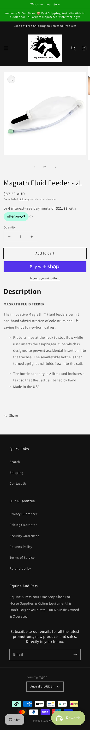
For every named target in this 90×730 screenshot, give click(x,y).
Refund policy (20, 568)
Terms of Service (22, 557)
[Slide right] (55, 166)
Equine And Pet (49, 720)
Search (15, 462)
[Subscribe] (75, 654)
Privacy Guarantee (24, 514)
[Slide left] (34, 166)
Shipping (24, 199)
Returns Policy (21, 546)
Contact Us (18, 483)
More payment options (45, 278)
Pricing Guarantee (23, 525)
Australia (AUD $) (42, 686)
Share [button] (13, 415)
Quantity (10, 227)
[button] (6, 48)
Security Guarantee (24, 536)
